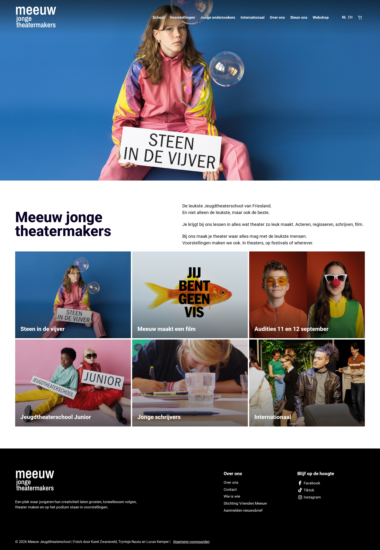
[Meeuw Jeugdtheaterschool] (37, 481)
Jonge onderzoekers (217, 17)
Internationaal (253, 17)
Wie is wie (232, 496)
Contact (230, 489)
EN (350, 17)
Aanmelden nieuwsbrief (243, 510)
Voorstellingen (182, 17)
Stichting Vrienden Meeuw (245, 503)
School (158, 17)
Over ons (277, 17)
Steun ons (298, 17)
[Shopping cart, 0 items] (360, 17)
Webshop (321, 17)
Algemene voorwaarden (191, 542)
